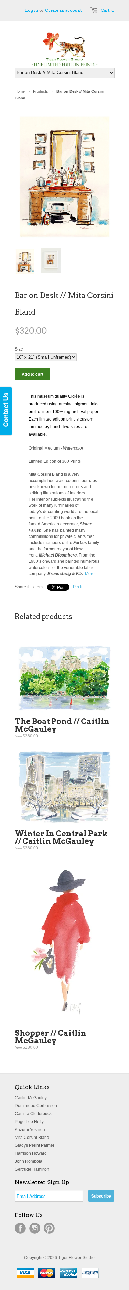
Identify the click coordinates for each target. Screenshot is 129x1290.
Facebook (20, 1228)
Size (19, 349)
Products (40, 91)
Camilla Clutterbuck (33, 1113)
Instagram (34, 1228)
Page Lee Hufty (29, 1121)
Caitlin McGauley (31, 1097)
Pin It (77, 586)
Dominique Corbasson (36, 1105)
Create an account (63, 10)
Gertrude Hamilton (32, 1169)
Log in (31, 10)
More (90, 573)
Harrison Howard (31, 1153)
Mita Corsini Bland (32, 1137)
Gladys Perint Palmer (34, 1145)
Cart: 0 (108, 10)
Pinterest (49, 1228)
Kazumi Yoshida (30, 1129)
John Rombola (28, 1161)
